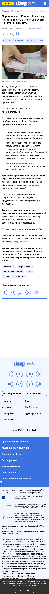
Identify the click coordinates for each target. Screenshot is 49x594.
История (6, 407)
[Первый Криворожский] (26, 3)
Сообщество (31, 407)
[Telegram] (12, 292)
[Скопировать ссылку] (36, 292)
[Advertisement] (24, 325)
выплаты (8, 267)
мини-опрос (16, 251)
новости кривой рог (13, 271)
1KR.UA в (15, 40)
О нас (27, 401)
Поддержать (8, 3)
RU (17, 34)
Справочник (8, 419)
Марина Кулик (34, 28)
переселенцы (25, 267)
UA (12, 34)
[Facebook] (4, 292)
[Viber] (20, 292)
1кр (30, 271)
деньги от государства (14, 276)
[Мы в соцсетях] (10, 374)
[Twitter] (28, 292)
